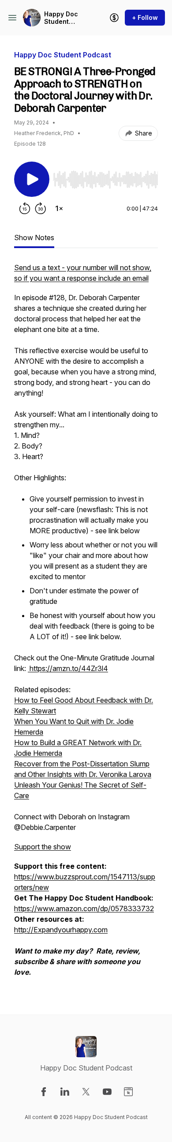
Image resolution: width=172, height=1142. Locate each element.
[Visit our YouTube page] (107, 1091)
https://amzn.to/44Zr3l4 (68, 668)
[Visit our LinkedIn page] (64, 1091)
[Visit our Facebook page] (43, 1091)
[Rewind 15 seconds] (25, 208)
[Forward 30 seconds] (40, 208)
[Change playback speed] (59, 208)
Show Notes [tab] (34, 237)
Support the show (42, 846)
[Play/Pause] (31, 179)
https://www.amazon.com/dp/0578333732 (84, 908)
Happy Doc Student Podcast (61, 18)
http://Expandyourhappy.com (61, 929)
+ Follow (145, 17)
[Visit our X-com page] (86, 1091)
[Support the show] (114, 17)
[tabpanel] (86, 624)
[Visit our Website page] (128, 1091)
